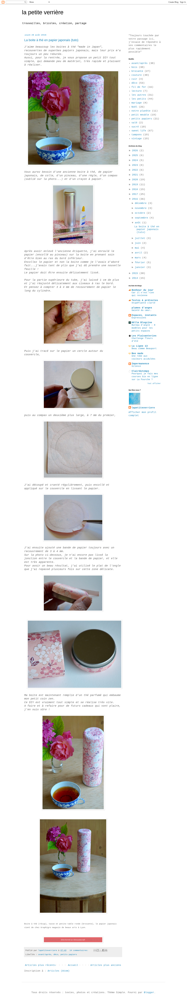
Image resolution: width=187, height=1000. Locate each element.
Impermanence (140, 363)
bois (134, 67)
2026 (135, 150)
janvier (141, 267)
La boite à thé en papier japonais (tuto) (51, 40)
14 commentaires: (79, 950)
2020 (135, 179)
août (138, 222)
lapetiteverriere (143, 408)
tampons (136, 134)
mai (138, 248)
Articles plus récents (40, 965)
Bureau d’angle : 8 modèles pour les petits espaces (143, 328)
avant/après (44, 954)
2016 (135, 199)
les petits (138, 99)
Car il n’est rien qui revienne (143, 294)
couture (136, 75)
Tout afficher (154, 384)
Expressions (139, 317)
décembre (141, 203)
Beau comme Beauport (144, 348)
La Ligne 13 (140, 346)
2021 (135, 175)
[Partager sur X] (100, 950)
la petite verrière (42, 12)
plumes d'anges (142, 308)
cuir (134, 79)
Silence (136, 366)
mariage (136, 103)
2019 (135, 184)
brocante (137, 71)
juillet (141, 238)
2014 (135, 278)
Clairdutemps (140, 371)
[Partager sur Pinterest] (106, 950)
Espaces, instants (144, 315)
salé (134, 122)
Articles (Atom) (59, 971)
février (141, 262)
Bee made (137, 353)
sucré (135, 127)
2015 (135, 273)
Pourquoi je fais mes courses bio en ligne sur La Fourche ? (145, 376)
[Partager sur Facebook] (103, 950)
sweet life (138, 130)
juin (138, 243)
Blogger (149, 992)
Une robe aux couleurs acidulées (143, 357)
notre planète (140, 111)
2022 (135, 170)
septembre (142, 218)
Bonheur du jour (143, 290)
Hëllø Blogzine (142, 322)
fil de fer (138, 87)
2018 (135, 189)
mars (138, 257)
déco (55, 954)
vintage (136, 138)
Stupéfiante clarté (143, 303)
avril (139, 252)
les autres (138, 95)
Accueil (73, 965)
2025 (135, 155)
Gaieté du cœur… (141, 310)
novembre (141, 208)
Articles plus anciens (105, 965)
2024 (135, 160)
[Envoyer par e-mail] (95, 950)
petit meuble (140, 115)
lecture (136, 91)
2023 (135, 165)
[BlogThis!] (97, 950)
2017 (135, 194)
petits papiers (68, 954)
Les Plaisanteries (144, 336)
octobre (141, 213)
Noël (134, 107)
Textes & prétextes (145, 300)
